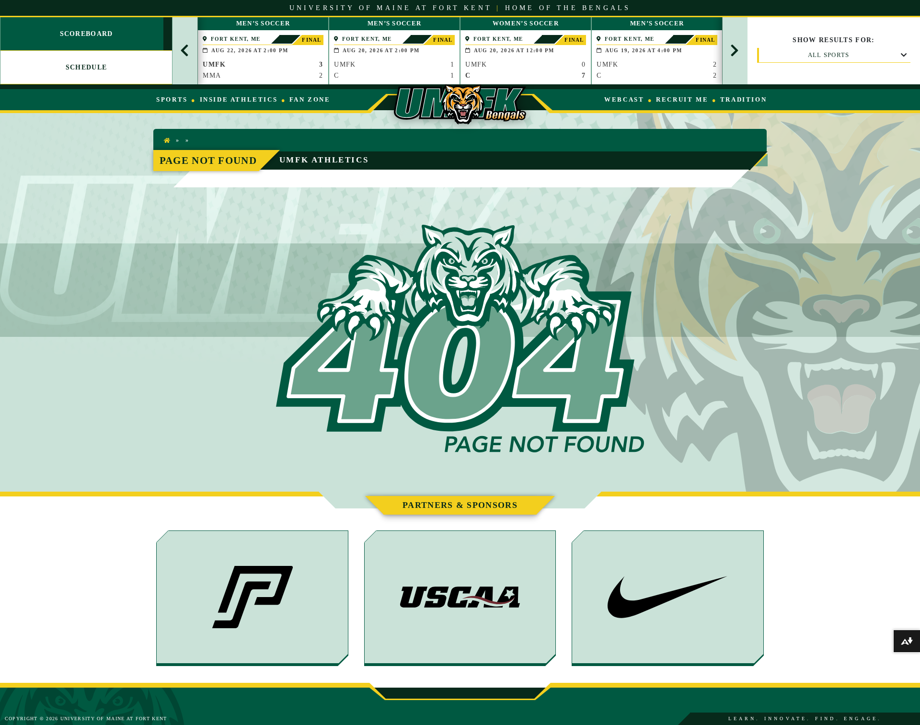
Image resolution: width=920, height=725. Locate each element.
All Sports (829, 54)
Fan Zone (309, 99)
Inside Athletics (239, 99)
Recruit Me (682, 99)
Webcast (624, 99)
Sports (172, 99)
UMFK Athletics (323, 159)
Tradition (743, 99)
